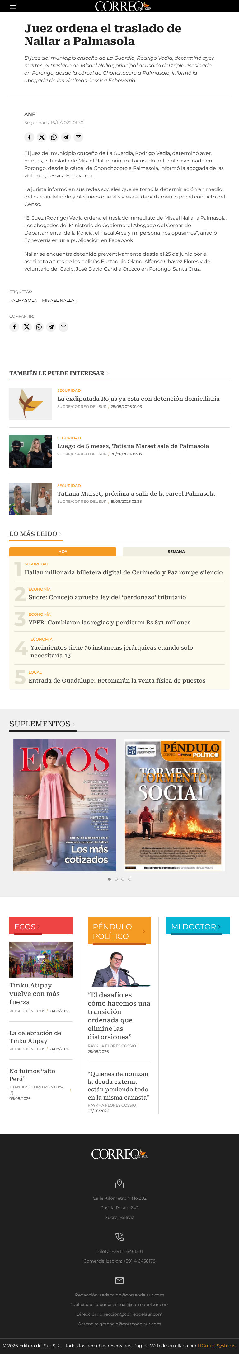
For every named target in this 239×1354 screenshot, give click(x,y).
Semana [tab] (176, 551)
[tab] (109, 879)
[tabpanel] (64, 805)
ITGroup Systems (216, 1345)
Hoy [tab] (63, 551)
